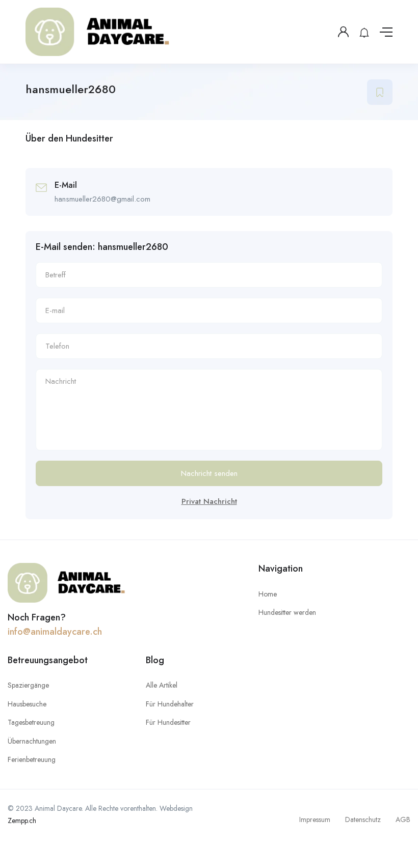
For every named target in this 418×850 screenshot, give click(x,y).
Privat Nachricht (209, 501)
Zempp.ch (22, 820)
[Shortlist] (380, 92)
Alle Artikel (161, 685)
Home (267, 594)
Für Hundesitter (168, 722)
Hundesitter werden (287, 612)
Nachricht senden (209, 473)
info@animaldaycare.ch (55, 631)
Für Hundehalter (170, 704)
